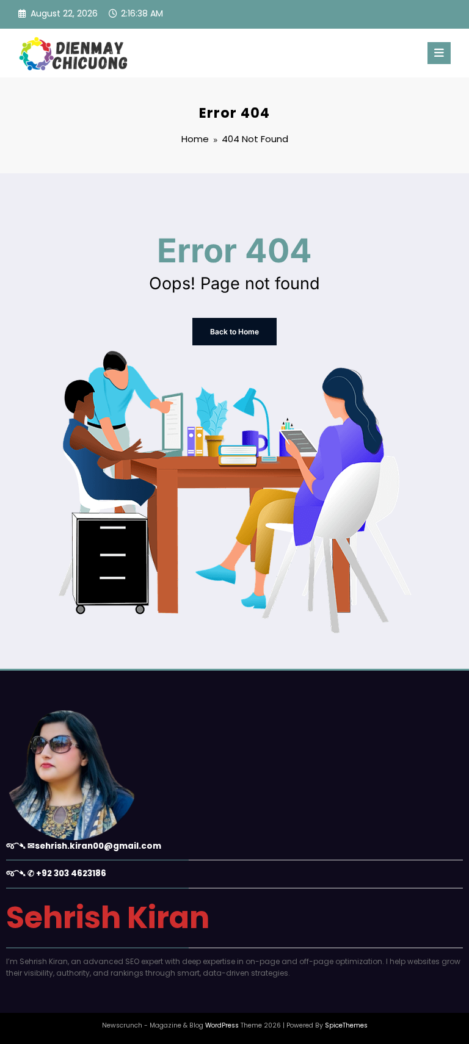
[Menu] (439, 53)
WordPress (222, 1025)
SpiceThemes (346, 1025)
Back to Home (234, 331)
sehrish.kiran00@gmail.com (98, 846)
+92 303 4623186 (71, 873)
